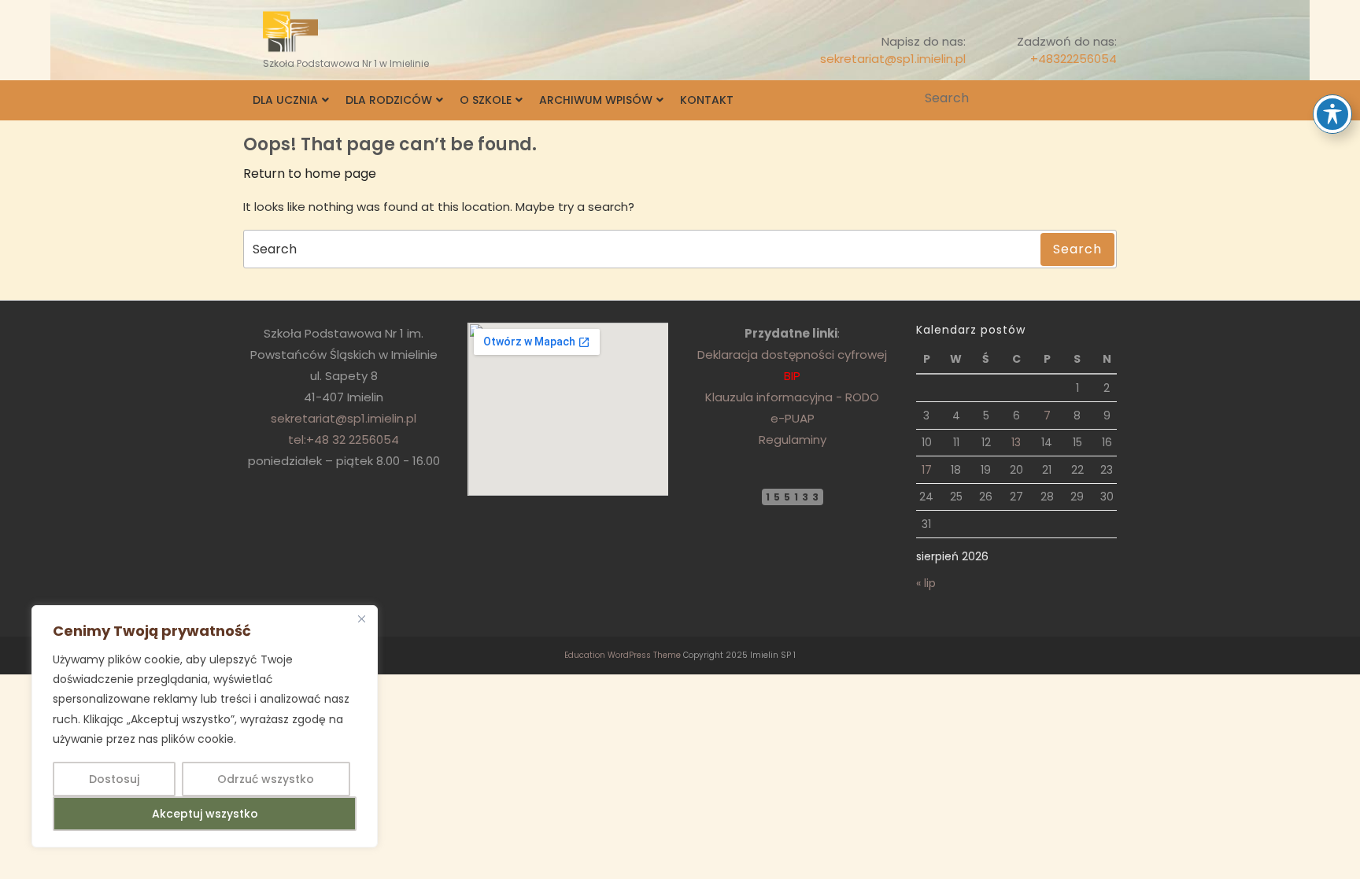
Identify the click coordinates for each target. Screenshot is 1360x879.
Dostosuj (114, 779)
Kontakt (707, 100)
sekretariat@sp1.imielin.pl (893, 58)
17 (927, 470)
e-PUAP (793, 418)
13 (1016, 442)
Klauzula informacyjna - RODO (792, 397)
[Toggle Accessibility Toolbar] (1332, 114)
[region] (204, 726)
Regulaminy (792, 439)
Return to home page (309, 173)
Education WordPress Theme (622, 655)
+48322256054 (1073, 58)
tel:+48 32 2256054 (343, 439)
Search (1106, 98)
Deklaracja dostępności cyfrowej (792, 354)
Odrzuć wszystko (265, 779)
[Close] (361, 618)
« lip (926, 583)
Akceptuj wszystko (205, 814)
